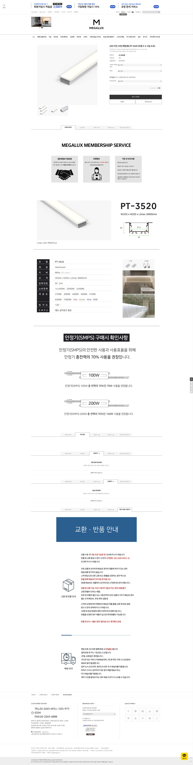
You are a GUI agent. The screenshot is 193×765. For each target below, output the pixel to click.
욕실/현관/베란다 (108, 37)
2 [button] (42, 27)
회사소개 (70, 12)
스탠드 (85, 37)
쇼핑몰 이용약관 (55, 694)
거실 (50, 37)
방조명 (56, 37)
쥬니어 (145, 37)
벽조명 (79, 37)
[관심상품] (191, 385)
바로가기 (44, 12)
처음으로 (33, 694)
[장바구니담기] (191, 382)
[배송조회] (191, 391)
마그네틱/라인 (131, 37)
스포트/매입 (120, 37)
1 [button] (40, 27)
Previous (34, 22)
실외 (139, 37)
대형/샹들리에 (41, 37)
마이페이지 (138, 12)
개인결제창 (56, 12)
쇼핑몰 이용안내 (43, 694)
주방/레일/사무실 (95, 37)
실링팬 (72, 37)
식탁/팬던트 (64, 37)
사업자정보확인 (105, 748)
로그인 (117, 12)
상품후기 (95, 127)
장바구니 (130, 12)
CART (122, 102)
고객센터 (76, 12)
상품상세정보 (68, 127)
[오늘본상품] (191, 388)
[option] (40, 22)
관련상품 (82, 127)
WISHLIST (148, 102)
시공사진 (63, 12)
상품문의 (50, 12)
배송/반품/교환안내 (125, 127)
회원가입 (123, 12)
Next (48, 22)
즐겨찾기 (35, 12)
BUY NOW (136, 97)
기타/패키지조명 (154, 37)
